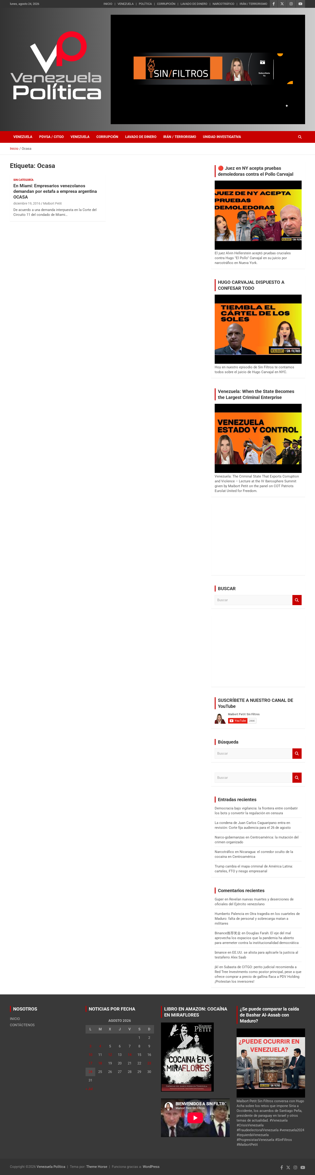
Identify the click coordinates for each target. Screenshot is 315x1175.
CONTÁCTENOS (22, 1025)
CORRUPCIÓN (166, 4)
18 (100, 1063)
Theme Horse (96, 1167)
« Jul (89, 1089)
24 (90, 1072)
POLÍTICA (145, 4)
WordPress (151, 1167)
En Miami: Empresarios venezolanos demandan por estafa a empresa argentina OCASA (55, 191)
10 (90, 1055)
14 (129, 1055)
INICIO (108, 4)
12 (110, 1055)
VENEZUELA (126, 4)
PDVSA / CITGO (51, 137)
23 (149, 1063)
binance (221, 952)
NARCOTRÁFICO (223, 4)
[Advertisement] (258, 539)
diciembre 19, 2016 (26, 203)
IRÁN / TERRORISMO (253, 4)
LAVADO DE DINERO (194, 4)
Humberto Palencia (229, 914)
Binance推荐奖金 (228, 933)
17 (90, 1063)
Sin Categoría (23, 180)
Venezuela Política (51, 1167)
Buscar (297, 600)
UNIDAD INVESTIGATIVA (222, 137)
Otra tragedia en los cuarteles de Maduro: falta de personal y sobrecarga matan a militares (257, 919)
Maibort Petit (52, 203)
